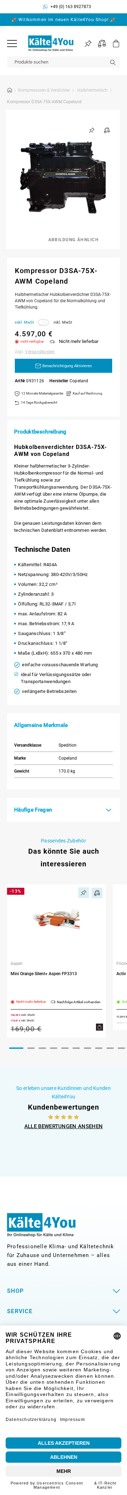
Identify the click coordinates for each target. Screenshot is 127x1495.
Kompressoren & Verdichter (44, 90)
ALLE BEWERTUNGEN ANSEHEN (63, 1126)
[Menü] (12, 43)
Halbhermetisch (92, 90)
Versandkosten (40, 351)
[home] (10, 91)
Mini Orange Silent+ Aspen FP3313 (44, 973)
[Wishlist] (88, 43)
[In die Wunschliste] (91, 130)
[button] (113, 43)
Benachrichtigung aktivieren (67, 366)
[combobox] (63, 62)
